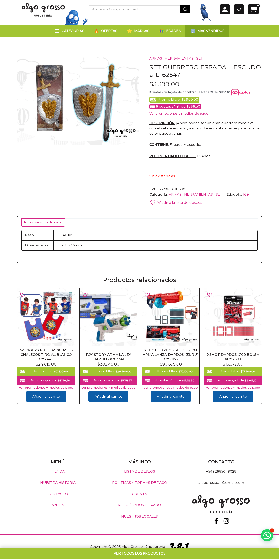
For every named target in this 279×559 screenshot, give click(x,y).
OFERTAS (109, 31)
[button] (175, 201)
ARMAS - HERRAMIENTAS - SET (176, 58)
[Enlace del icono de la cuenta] (225, 9)
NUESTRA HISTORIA (58, 483)
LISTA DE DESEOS (139, 471)
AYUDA (57, 505)
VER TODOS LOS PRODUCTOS (139, 553)
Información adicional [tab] (43, 222)
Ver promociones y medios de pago (179, 114)
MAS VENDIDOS (211, 31)
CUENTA (139, 494)
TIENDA (58, 471)
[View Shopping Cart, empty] (253, 9)
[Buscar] (185, 9)
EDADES (173, 31)
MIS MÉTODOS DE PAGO (139, 505)
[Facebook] (216, 521)
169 (246, 194)
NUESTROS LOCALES (139, 516)
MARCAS (141, 31)
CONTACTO (58, 494)
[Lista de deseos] (239, 9)
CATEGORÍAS (73, 31)
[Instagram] (226, 521)
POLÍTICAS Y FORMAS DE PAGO (139, 483)
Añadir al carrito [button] (46, 396)
